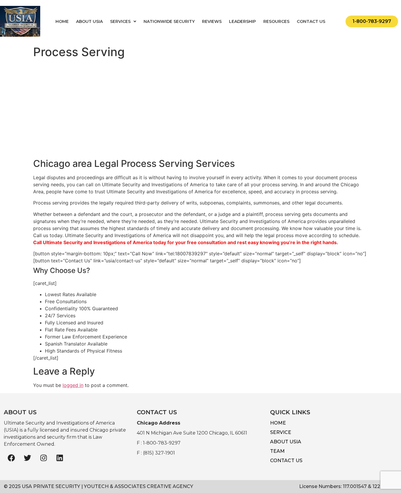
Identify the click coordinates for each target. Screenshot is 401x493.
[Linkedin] (59, 458)
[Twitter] (27, 458)
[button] (123, 21)
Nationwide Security (169, 21)
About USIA (89, 21)
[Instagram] (43, 458)
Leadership (242, 21)
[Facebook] (11, 458)
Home (62, 21)
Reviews (212, 21)
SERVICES (120, 21)
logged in (73, 385)
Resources (276, 21)
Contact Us (311, 21)
